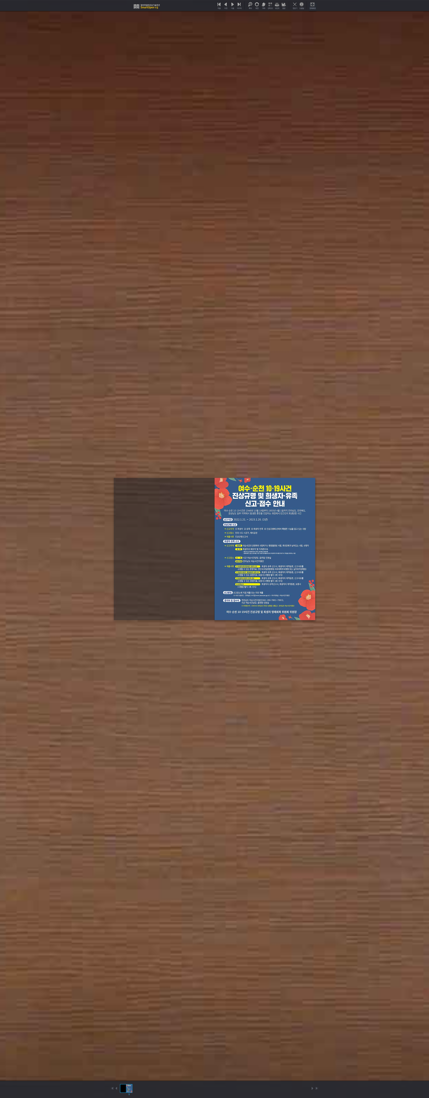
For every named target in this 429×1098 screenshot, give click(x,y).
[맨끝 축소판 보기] (317, 1088)
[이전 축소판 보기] (116, 1088)
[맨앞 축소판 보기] (112, 1088)
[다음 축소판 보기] (312, 1088)
